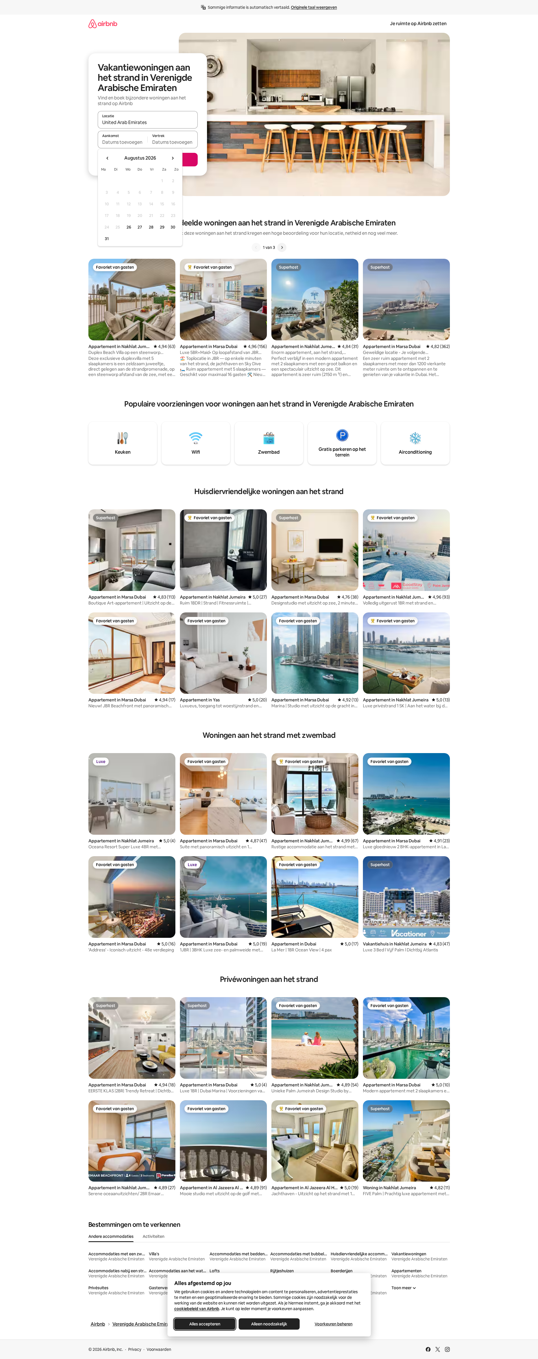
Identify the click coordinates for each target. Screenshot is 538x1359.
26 (129, 227)
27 (140, 227)
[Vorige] (256, 247)
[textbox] (122, 142)
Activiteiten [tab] (153, 1236)
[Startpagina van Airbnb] (102, 23)
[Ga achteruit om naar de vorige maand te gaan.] (107, 158)
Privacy (134, 1349)
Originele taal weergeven (314, 7)
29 (162, 227)
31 (107, 238)
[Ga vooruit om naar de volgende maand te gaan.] (172, 158)
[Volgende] (281, 247)
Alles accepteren (204, 1324)
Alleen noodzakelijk (269, 1324)
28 (151, 227)
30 (173, 227)
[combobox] (147, 122)
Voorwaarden (159, 1349)
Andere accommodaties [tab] (111, 1236)
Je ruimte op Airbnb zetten (418, 24)
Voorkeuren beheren (333, 1324)
